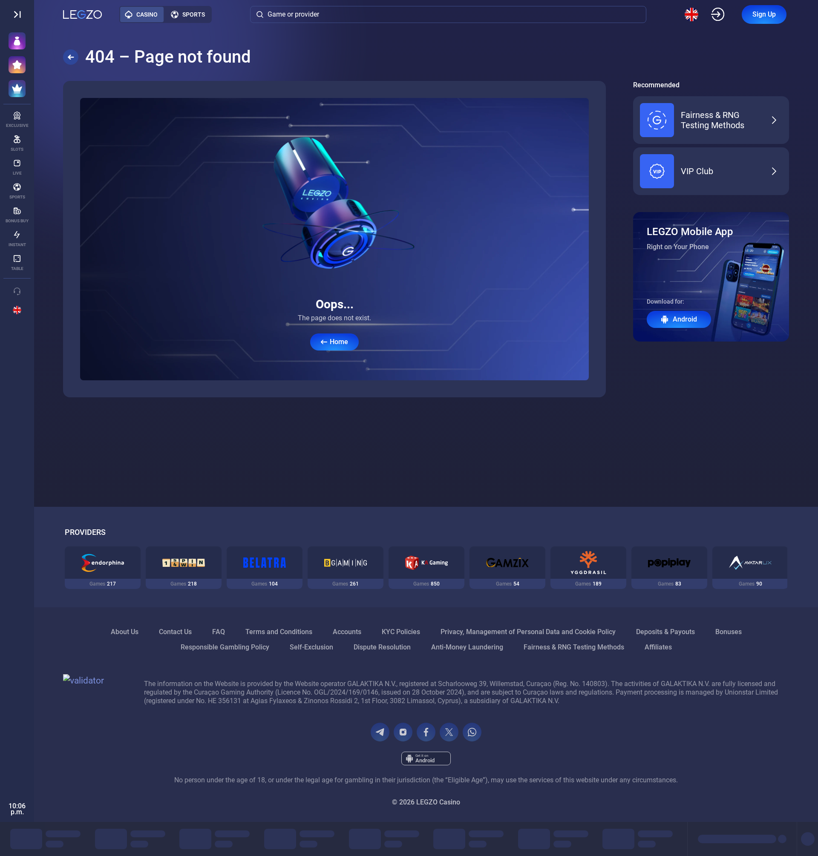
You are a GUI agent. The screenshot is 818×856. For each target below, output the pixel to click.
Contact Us (175, 632)
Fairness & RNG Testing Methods (712, 120)
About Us (124, 632)
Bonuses (728, 632)
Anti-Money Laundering (467, 647)
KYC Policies (401, 632)
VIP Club (697, 171)
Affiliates (658, 647)
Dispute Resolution (382, 647)
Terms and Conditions (278, 632)
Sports (193, 14)
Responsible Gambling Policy (225, 647)
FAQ (218, 632)
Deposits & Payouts (665, 632)
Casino (147, 14)
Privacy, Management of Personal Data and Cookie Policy (528, 632)
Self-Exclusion (311, 647)
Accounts (347, 632)
